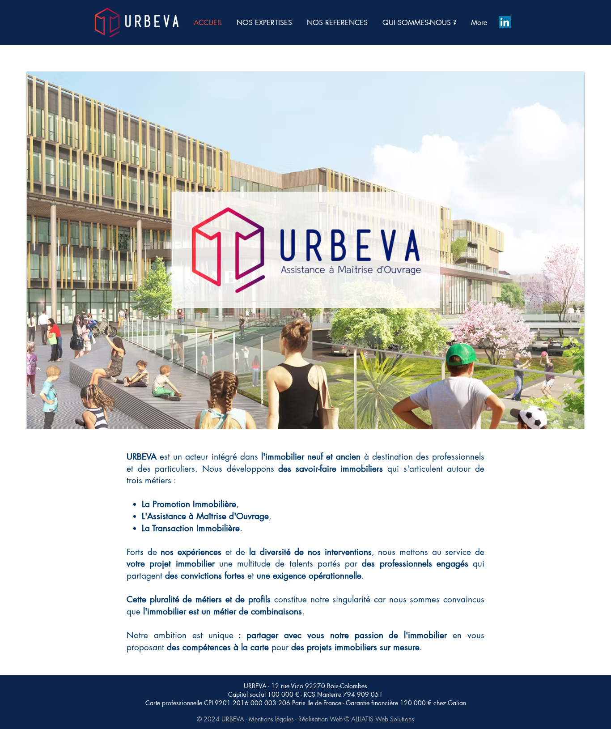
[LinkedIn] (505, 22)
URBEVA (232, 719)
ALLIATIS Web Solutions (382, 719)
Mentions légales (271, 719)
